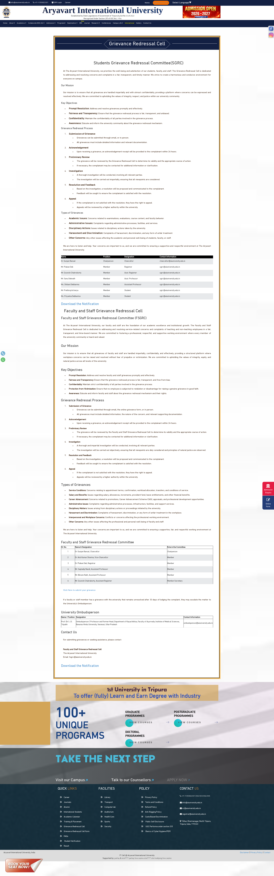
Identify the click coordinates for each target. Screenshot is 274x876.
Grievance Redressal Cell (74, 827)
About (11, 23)
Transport (108, 802)
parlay (117, 858)
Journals (67, 802)
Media (147, 3)
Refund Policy (151, 807)
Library (107, 797)
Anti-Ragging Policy (153, 812)
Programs (61, 23)
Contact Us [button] (147, 23)
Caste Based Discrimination (156, 817)
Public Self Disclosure (155, 822)
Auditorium (109, 812)
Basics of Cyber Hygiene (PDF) (158, 831)
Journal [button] (87, 23)
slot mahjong (156, 858)
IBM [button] (81, 22)
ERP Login (58, 2)
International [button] (129, 23)
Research (95, 23)
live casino (139, 858)
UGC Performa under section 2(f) (159, 827)
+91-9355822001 (41, 2)
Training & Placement (72, 822)
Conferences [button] (106, 23)
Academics (21, 23)
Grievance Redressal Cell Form (76, 831)
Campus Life (117, 23)
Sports (107, 822)
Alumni (67, 807)
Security (107, 827)
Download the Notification (80, 304)
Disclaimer (244, 853)
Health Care (109, 817)
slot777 (125, 858)
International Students (73, 812)
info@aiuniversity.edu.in (20, 2)
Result (66, 846)
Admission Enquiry (268, 491)
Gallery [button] (138, 23)
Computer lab (110, 807)
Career (67, 2)
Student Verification (72, 841)
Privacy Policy (151, 797)
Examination (71, 23)
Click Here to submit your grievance (79, 590)
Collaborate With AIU (36, 23)
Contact (267, 853)
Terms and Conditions (154, 802)
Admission (50, 23)
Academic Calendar (72, 817)
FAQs (66, 836)
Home (5, 23)
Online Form (268, 505)
